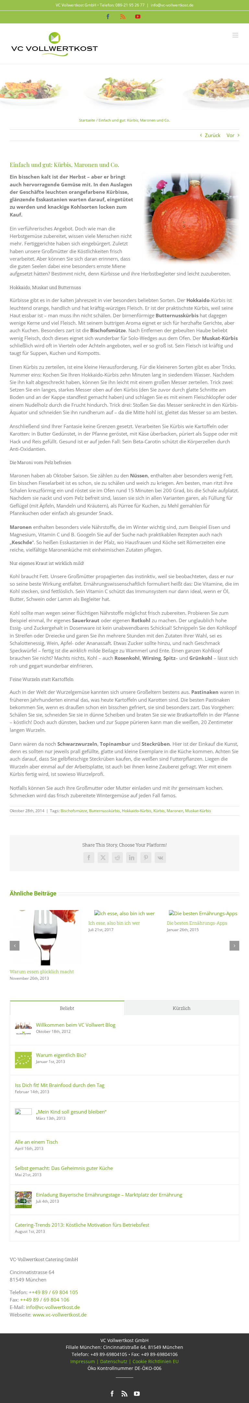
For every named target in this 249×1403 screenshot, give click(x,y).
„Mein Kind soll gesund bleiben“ (71, 1111)
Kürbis (159, 810)
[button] (14, 946)
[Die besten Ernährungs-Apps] (203, 913)
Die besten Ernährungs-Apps (197, 923)
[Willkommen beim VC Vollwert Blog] (23, 1025)
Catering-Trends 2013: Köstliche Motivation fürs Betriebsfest (82, 1225)
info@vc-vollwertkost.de (172, 5)
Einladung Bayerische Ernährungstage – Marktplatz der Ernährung (109, 1194)
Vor (230, 135)
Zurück (212, 135)
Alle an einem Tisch (36, 1142)
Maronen (175, 810)
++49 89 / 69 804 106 (44, 1299)
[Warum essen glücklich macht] (46, 913)
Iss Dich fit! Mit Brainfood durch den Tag (59, 1085)
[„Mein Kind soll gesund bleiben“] (23, 1112)
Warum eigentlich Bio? (61, 1055)
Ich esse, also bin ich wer (114, 923)
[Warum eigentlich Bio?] (23, 1055)
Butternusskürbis (104, 810)
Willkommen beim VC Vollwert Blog (75, 1025)
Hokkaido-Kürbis (136, 810)
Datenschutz (113, 1361)
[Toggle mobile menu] (235, 35)
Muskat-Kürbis (198, 810)
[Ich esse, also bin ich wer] (124, 913)
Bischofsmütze (74, 810)
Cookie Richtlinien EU (156, 1361)
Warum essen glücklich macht (42, 971)
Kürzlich (182, 1008)
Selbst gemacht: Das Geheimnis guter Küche (64, 1168)
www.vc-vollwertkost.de (60, 1314)
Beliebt (67, 1008)
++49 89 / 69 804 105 (53, 1292)
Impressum (82, 1361)
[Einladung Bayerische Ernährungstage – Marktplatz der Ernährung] (23, 1195)
